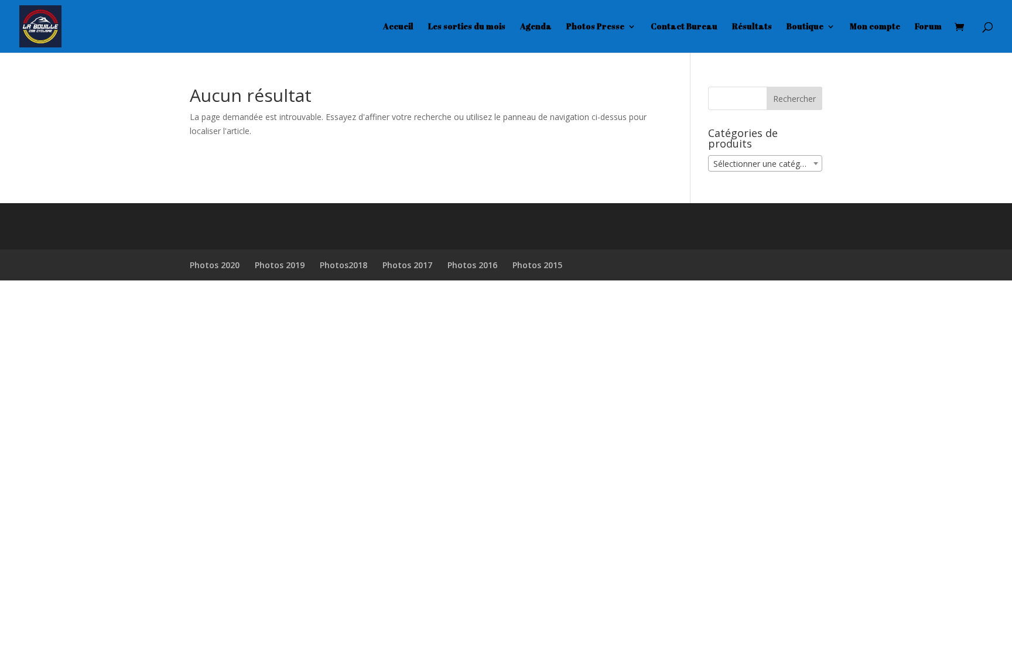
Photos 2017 (407, 264)
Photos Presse (595, 27)
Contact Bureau (684, 27)
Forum (928, 27)
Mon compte (875, 27)
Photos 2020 (215, 264)
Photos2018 (343, 264)
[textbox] (765, 164)
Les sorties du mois (466, 27)
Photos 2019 (280, 264)
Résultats (752, 27)
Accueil (398, 27)
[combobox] (765, 163)
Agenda (536, 27)
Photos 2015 (537, 264)
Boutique (805, 27)
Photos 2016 (472, 264)
